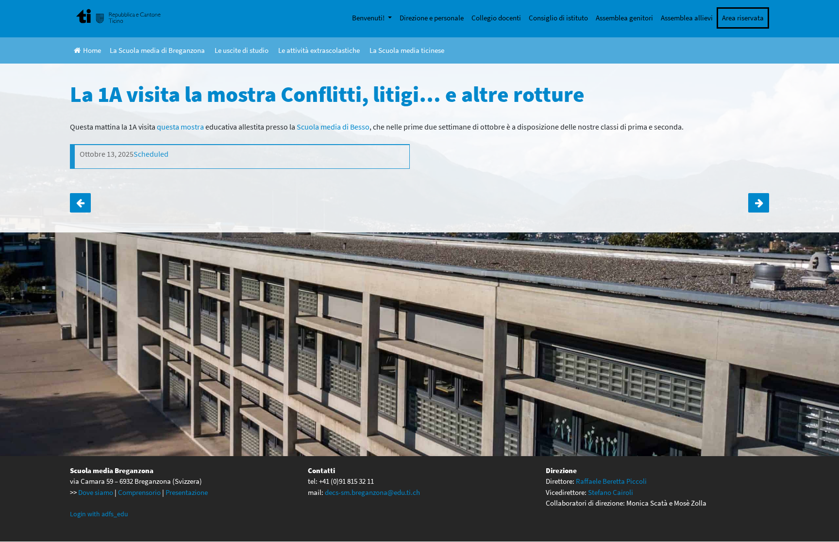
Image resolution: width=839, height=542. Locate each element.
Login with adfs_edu (99, 513)
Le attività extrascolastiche (319, 50)
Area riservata (743, 17)
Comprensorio (139, 492)
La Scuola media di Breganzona (157, 50)
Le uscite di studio (241, 50)
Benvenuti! (369, 17)
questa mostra (180, 126)
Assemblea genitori (624, 17)
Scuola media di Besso (333, 126)
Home (92, 50)
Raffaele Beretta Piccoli (611, 481)
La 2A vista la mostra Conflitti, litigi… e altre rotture (80, 203)
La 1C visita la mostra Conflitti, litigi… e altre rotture (758, 203)
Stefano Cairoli (610, 492)
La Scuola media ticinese (406, 50)
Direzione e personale (432, 17)
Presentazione (187, 492)
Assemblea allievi (687, 17)
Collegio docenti (496, 17)
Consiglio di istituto (558, 17)
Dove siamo (95, 492)
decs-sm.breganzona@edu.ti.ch (372, 492)
